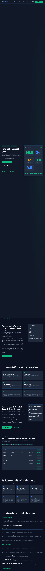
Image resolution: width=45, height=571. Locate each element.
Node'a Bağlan (7, 162)
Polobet (3, 318)
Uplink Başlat (39, 1)
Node (21, 1)
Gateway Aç (7, 427)
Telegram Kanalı (16, 427)
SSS (34, 1)
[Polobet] (5, 2)
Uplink (16, 1)
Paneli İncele (6, 165)
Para (24, 1)
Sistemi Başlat (7, 356)
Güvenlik (29, 1)
